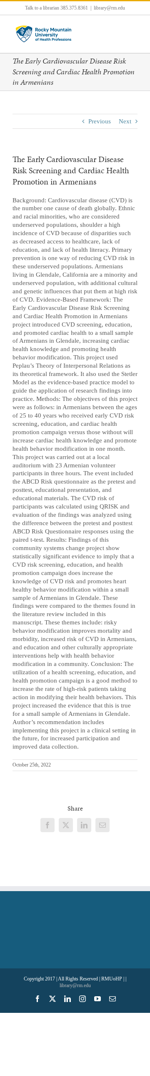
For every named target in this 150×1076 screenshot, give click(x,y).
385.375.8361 (74, 8)
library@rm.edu (109, 8)
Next (125, 121)
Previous (99, 121)
